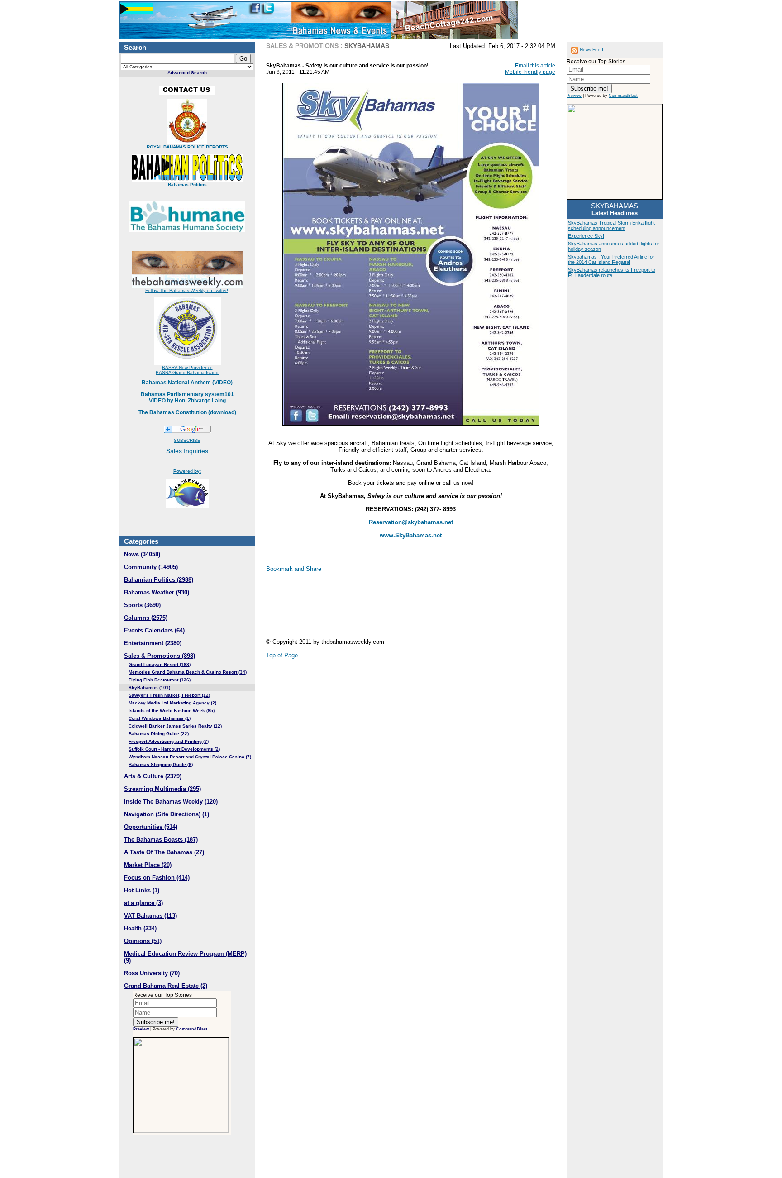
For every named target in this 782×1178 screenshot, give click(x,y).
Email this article (535, 65)
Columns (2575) (145, 617)
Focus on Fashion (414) (157, 877)
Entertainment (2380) (152, 643)
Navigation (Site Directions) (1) (166, 814)
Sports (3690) (142, 605)
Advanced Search (187, 72)
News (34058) (142, 554)
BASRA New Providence (187, 367)
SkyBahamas (366, 45)
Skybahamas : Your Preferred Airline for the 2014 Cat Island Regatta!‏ (611, 259)
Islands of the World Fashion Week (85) (172, 710)
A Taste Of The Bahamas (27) (164, 852)
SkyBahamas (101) (149, 687)
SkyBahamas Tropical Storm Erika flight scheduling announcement (611, 225)
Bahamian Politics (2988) (158, 579)
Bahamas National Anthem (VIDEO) (187, 382)
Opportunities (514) (150, 827)
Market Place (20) (148, 865)
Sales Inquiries (187, 451)
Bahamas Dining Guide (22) (159, 733)
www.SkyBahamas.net (411, 535)
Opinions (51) (143, 941)
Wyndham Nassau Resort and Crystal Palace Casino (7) (190, 756)
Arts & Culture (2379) (152, 776)
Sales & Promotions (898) (159, 655)
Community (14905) (151, 567)
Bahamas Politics (187, 184)
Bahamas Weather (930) (156, 592)
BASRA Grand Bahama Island (187, 372)
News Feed (591, 49)
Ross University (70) (152, 973)
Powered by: (187, 471)
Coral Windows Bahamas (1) (160, 718)
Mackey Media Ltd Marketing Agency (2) (172, 702)
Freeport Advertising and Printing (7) (169, 741)
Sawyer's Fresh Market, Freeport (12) (169, 695)
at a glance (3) (143, 903)
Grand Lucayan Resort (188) (160, 664)
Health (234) (140, 928)
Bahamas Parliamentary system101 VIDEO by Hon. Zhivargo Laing (187, 397)
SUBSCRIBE (187, 440)
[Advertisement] (338, 609)
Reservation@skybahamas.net (411, 522)
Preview (141, 1029)
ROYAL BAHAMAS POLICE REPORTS (187, 146)
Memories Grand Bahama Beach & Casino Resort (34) (188, 672)
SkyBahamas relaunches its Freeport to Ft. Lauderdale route (611, 272)
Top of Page (282, 655)
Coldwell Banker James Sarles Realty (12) (175, 725)
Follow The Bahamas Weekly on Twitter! (186, 290)
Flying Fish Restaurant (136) (160, 679)
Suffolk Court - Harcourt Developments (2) (174, 749)
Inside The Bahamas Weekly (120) (171, 801)
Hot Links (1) (141, 890)
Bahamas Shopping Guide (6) (161, 764)
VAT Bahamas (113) (150, 915)
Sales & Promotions (302, 45)
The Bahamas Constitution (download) (187, 412)
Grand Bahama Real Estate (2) (165, 985)
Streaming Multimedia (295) (162, 788)
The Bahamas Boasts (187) (161, 839)
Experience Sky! (586, 236)
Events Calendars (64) (154, 630)
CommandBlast (191, 1029)
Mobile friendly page (530, 72)
